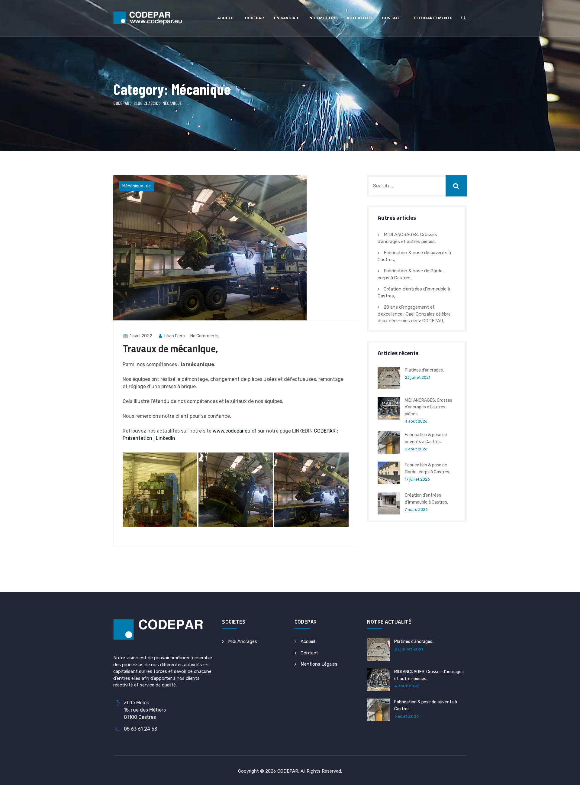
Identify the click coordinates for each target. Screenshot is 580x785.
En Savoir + (286, 18)
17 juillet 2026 (417, 479)
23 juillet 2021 (417, 377)
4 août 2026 (416, 421)
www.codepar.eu (231, 431)
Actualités (359, 18)
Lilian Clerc (174, 336)
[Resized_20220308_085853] (235, 490)
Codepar (254, 18)
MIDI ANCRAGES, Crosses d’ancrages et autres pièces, (428, 407)
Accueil (226, 18)
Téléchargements (432, 18)
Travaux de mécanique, (170, 348)
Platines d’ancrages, (424, 370)
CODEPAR (287, 771)
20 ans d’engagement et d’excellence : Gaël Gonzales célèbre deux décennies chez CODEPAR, (414, 313)
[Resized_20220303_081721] (160, 490)
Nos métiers (323, 18)
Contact (391, 18)
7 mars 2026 (416, 509)
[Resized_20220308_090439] (311, 490)
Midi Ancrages (242, 641)
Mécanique (132, 186)
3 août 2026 (416, 449)
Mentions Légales (319, 664)
